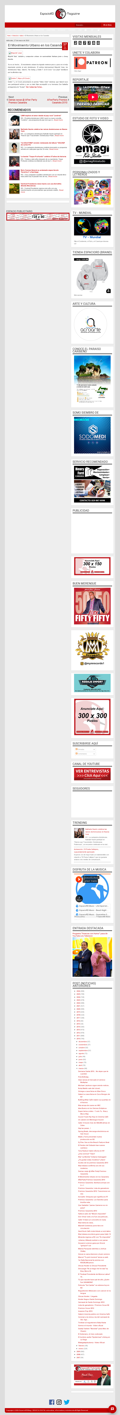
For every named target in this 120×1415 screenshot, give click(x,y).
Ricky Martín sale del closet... (89, 1088)
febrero (82, 1346)
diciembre (83, 1042)
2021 (78, 1006)
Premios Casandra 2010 (87, 1211)
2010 (78, 1039)
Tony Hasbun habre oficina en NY (91, 1151)
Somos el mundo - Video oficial (90, 1326)
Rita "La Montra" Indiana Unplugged (92, 1157)
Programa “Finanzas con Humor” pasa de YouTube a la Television (90, 934)
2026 (78, 991)
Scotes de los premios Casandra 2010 (93, 1163)
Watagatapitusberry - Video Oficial (91, 1343)
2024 (78, 997)
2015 (78, 1024)
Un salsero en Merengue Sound (90, 1120)
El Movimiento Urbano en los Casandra (36, 45)
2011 (78, 1036)
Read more (58, 120)
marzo (81, 1068)
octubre (82, 1048)
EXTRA (8, 30)
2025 (78, 994)
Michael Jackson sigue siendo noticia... (94, 1085)
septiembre (83, 1051)
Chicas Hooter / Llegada (87, 1296)
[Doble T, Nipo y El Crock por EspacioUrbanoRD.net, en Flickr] (19, 78)
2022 (78, 1003)
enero (81, 1349)
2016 (78, 1021)
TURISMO (71, 30)
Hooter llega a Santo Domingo (90, 1299)
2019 (78, 1012)
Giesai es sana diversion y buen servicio (94, 1254)
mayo (81, 1062)
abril (81, 1065)
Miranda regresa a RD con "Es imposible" (94, 1237)
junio (81, 1059)
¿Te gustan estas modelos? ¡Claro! (91, 1160)
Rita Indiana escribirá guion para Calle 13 (94, 1234)
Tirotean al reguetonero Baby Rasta (92, 1323)
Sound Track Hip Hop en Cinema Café (93, 1117)
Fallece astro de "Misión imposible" (92, 1214)
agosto (81, 1053)
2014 (78, 1027)
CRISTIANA (51, 30)
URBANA (27, 30)
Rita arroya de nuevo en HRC (89, 1105)
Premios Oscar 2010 (86, 1308)
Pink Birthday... (84, 1077)
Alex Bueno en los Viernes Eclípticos (92, 1108)
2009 (78, 1352)
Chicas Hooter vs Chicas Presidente (92, 1266)
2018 (78, 1015)
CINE (80, 30)
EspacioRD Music (79, 919)
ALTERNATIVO (38, 30)
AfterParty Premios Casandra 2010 (91, 1180)
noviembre (83, 1045)
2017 (78, 1018)
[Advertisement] (92, 533)
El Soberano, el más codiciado (90, 1334)
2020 (78, 1009)
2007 (78, 1358)
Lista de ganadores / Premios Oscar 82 (93, 1305)
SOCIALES (61, 30)
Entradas (80, 749)
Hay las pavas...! (84, 1128)
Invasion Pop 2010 (85, 1311)
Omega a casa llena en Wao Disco (92, 1091)
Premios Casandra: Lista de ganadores (93, 1188)
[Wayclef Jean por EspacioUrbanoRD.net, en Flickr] (15, 53)
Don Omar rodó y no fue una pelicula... (93, 1217)
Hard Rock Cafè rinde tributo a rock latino (94, 1231)
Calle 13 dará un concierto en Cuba (92, 1220)
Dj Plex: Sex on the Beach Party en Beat (93, 1142)
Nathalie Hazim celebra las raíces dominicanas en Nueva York (97, 831)
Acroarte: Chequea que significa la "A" (93, 1197)
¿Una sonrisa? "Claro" (86, 1154)
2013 (78, 1030)
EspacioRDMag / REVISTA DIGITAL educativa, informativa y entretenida (46, 1410)
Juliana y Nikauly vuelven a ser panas (93, 1240)
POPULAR (18, 30)
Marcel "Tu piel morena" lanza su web (93, 1257)
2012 (78, 1033)
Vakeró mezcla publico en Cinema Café (94, 1314)
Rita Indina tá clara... (86, 1223)
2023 (78, 1000)
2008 (78, 1354)
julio (80, 1057)
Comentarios (82, 754)
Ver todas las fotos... (34, 87)
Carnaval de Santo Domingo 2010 (91, 1302)
